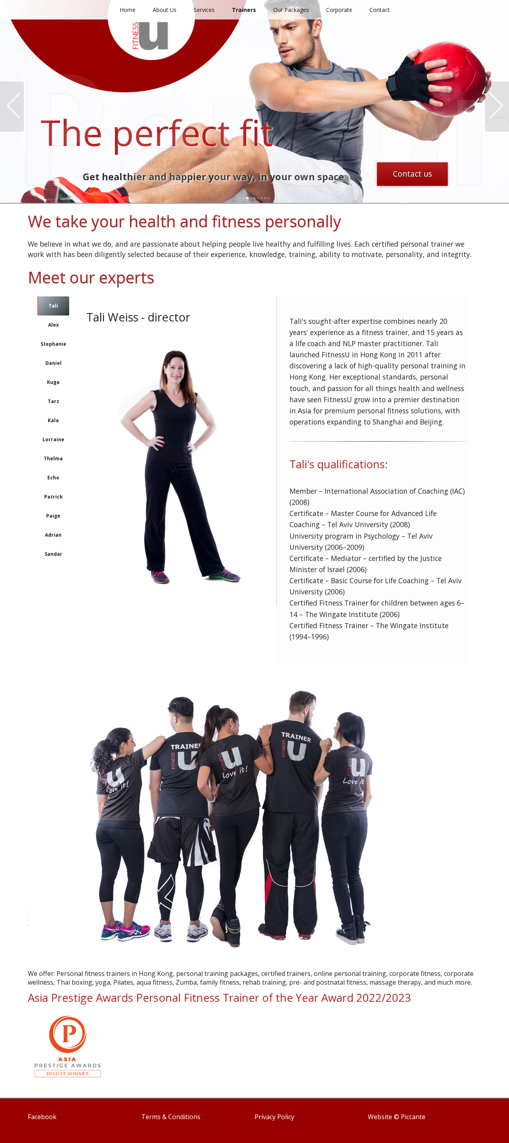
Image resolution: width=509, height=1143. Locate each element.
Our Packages (291, 10)
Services (204, 10)
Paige (53, 515)
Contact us (412, 173)
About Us (165, 10)
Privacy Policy (274, 1116)
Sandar (53, 554)
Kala (53, 420)
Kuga (53, 382)
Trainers (244, 10)
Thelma (53, 458)
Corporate (339, 10)
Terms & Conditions (170, 1116)
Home (128, 10)
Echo (53, 477)
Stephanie (53, 344)
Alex (53, 324)
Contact (379, 10)
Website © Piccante (396, 1116)
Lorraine (53, 439)
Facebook (42, 1116)
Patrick (53, 496)
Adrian (53, 535)
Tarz (53, 401)
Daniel (53, 363)
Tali (53, 305)
